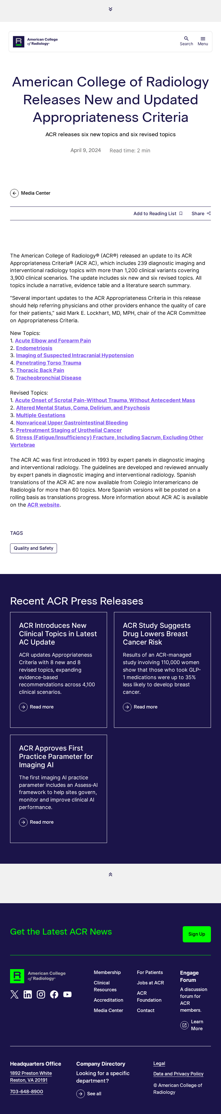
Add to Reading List (155, 213)
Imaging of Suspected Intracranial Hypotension (75, 355)
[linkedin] (27, 994)
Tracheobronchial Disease (48, 378)
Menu (203, 43)
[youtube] (67, 994)
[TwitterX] (14, 994)
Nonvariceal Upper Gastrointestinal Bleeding (72, 423)
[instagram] (41, 994)
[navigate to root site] (47, 976)
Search (186, 43)
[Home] (35, 42)
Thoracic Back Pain (40, 370)
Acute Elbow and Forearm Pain (53, 341)
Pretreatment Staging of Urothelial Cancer (69, 430)
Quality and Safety (33, 548)
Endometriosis (34, 348)
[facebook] (54, 994)
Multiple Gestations (40, 415)
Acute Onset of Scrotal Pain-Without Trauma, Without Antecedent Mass (105, 400)
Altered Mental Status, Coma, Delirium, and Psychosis (83, 408)
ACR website (43, 505)
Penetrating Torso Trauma (48, 363)
